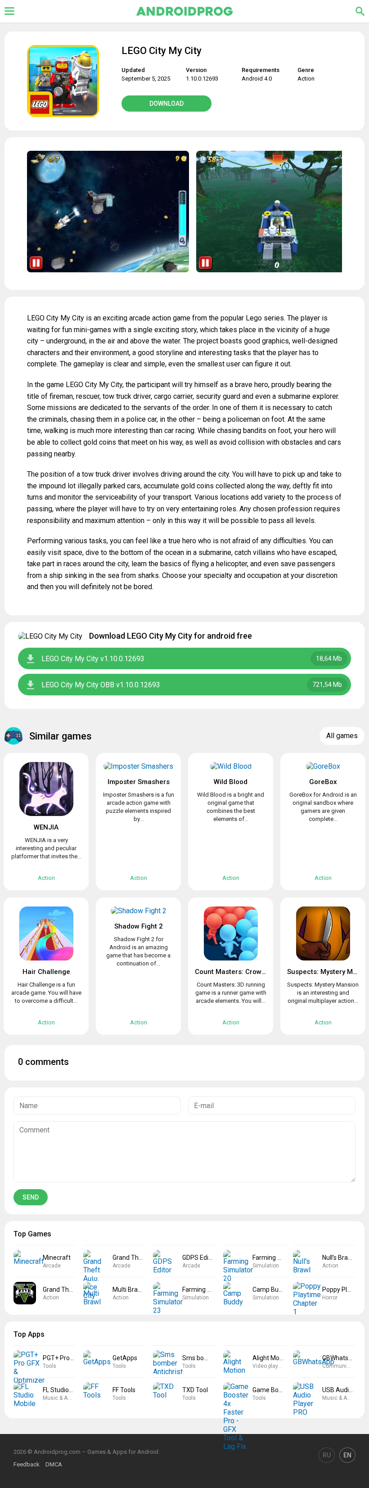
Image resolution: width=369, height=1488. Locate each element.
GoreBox (323, 782)
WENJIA (46, 827)
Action (306, 78)
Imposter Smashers (139, 782)
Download (166, 103)
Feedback (27, 1464)
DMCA (53, 1464)
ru (327, 1455)
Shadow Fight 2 (138, 926)
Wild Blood (231, 782)
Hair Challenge (46, 972)
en (347, 1455)
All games (342, 735)
